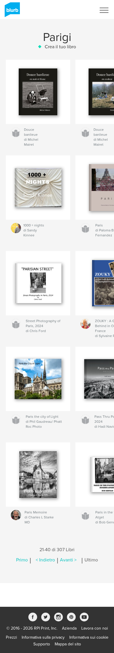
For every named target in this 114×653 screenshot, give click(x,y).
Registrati (80, 10)
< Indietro (45, 560)
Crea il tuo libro (60, 47)
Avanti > (68, 560)
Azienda (69, 628)
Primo (22, 560)
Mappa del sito (68, 644)
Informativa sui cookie (88, 637)
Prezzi (11, 637)
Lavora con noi (94, 628)
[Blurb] (11, 12)
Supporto (41, 644)
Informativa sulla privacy (43, 637)
